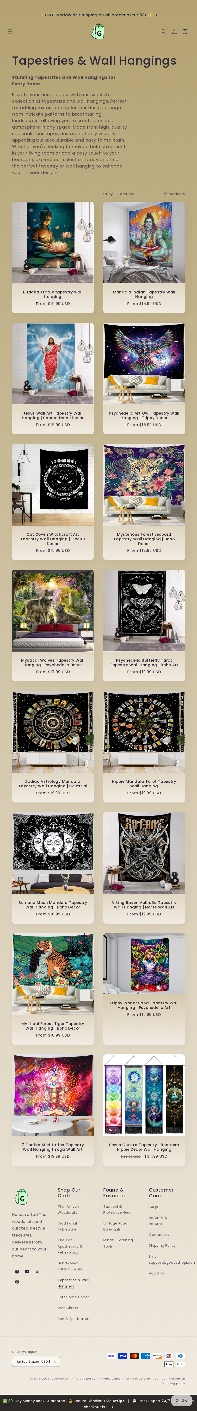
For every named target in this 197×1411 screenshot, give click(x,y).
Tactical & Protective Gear (117, 1209)
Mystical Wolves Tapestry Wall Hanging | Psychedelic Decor (53, 662)
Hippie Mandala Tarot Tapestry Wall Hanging (144, 784)
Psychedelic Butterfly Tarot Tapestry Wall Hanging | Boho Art (144, 662)
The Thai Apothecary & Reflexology (70, 1246)
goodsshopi (60, 1378)
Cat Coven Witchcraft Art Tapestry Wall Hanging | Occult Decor (53, 539)
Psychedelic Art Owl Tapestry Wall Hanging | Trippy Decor (144, 415)
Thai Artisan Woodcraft (68, 1209)
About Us (157, 1273)
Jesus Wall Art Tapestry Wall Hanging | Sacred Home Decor (53, 415)
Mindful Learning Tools (118, 1243)
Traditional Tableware (67, 1226)
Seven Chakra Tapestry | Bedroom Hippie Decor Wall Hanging (144, 1147)
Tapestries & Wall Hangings (73, 1283)
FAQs (153, 1207)
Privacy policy (110, 1378)
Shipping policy (173, 1383)
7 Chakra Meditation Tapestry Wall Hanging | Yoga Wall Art (53, 1147)
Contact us (159, 1234)
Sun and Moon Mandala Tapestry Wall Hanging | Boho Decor (52, 905)
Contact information (169, 1378)
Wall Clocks (68, 1307)
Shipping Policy (162, 1245)
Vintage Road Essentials (115, 1226)
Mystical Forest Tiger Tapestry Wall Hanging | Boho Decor (52, 1026)
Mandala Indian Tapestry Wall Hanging (144, 294)
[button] (10, 31)
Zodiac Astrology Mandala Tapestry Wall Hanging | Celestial (52, 784)
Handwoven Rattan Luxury (70, 1266)
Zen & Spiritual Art (74, 1318)
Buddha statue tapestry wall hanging (52, 294)
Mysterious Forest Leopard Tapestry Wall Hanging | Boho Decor (144, 539)
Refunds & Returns (158, 1220)
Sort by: (107, 194)
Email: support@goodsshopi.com (172, 1259)
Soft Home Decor (73, 1297)
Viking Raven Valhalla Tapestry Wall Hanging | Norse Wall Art (144, 905)
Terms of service (137, 1378)
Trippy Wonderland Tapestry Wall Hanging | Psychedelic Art (144, 1005)
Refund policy (85, 1378)
